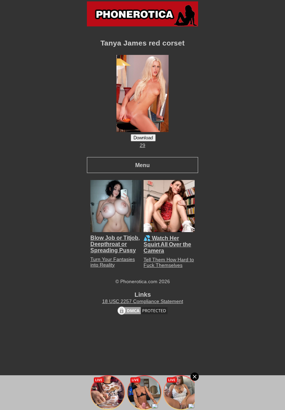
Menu (142, 165)
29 (142, 145)
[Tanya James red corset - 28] (142, 130)
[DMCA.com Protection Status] (142, 314)
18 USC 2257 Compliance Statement (142, 301)
